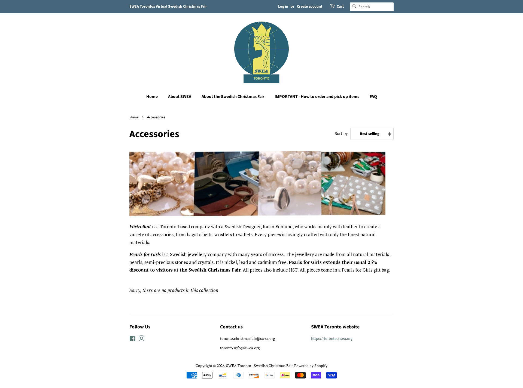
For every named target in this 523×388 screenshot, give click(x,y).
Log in (283, 6)
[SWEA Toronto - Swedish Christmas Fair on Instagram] (141, 339)
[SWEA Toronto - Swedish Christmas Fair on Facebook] (132, 339)
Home (152, 97)
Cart (340, 6)
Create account (309, 6)
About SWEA (179, 97)
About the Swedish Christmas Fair (233, 97)
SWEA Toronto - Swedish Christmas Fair (259, 365)
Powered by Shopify (310, 365)
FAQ (373, 97)
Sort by (341, 133)
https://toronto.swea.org (331, 338)
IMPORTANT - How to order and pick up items (317, 97)
